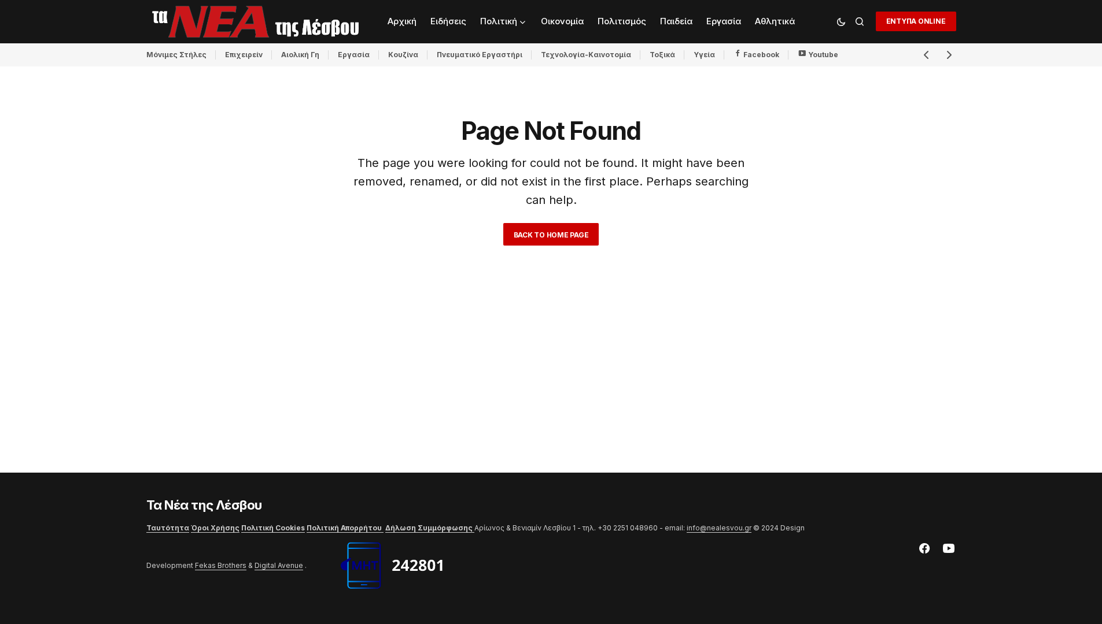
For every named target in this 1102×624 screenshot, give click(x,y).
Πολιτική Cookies (273, 527)
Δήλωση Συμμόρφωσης (429, 527)
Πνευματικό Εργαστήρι (479, 54)
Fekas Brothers (220, 565)
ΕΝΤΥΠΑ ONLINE (916, 21)
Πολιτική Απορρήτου (345, 527)
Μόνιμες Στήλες (176, 54)
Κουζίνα (403, 54)
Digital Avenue (279, 565)
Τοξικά (662, 54)
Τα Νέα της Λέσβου (204, 504)
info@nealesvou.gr (719, 527)
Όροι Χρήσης (215, 527)
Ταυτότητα (167, 527)
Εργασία (354, 54)
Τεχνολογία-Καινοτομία (586, 54)
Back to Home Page (551, 235)
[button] (841, 21)
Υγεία (704, 54)
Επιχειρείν (244, 54)
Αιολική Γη (300, 54)
